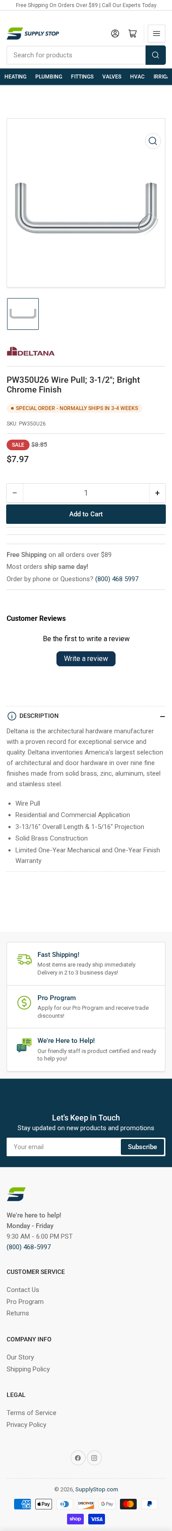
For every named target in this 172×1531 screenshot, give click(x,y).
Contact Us (23, 1290)
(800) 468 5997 (116, 579)
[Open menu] (156, 33)
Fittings (82, 77)
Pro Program (25, 1302)
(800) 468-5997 (29, 1247)
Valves (111, 77)
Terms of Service (31, 1413)
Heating (15, 77)
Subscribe (142, 1147)
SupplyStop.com (96, 1489)
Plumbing (48, 77)
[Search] (155, 55)
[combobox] (86, 55)
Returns (18, 1313)
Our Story (20, 1357)
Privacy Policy (26, 1425)
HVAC (137, 77)
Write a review (86, 658)
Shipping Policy (28, 1369)
